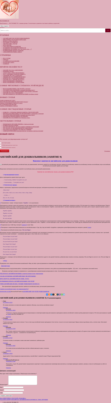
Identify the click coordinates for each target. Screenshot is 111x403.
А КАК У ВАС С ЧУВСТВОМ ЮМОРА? (13, 72)
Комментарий (4, 384)
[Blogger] (55, 294)
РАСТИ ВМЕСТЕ (4, 20)
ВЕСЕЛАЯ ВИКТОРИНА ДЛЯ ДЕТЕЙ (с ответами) (16, 88)
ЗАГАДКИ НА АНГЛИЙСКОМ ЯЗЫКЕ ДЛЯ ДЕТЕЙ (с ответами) (20, 91)
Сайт (1, 392)
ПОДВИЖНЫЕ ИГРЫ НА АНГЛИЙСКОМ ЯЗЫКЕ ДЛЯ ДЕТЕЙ (17, 281)
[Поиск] (108, 30)
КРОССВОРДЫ (7, 45)
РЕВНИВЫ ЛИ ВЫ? (8, 71)
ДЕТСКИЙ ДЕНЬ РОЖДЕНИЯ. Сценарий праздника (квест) (19, 90)
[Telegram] (64, 294)
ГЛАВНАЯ (6, 63)
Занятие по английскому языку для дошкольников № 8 (14, 289)
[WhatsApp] (62, 294)
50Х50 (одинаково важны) (8, 147)
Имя (1, 387)
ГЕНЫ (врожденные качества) (9, 145)
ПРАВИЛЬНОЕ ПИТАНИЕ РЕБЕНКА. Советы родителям (18, 124)
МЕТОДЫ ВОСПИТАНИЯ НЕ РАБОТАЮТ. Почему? (14, 101)
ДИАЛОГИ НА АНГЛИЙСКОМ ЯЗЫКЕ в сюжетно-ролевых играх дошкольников (21, 273)
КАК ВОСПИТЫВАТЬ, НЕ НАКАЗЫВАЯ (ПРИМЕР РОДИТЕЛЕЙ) (21, 126)
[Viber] (60, 294)
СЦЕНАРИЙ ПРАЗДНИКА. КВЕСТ (12, 52)
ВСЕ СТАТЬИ (6, 58)
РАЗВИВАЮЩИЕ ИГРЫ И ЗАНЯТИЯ (13, 50)
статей (9, 314)
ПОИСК (2, 27)
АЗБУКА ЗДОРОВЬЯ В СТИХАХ (9, 106)
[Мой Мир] (51, 294)
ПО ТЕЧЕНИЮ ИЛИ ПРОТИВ (8, 104)
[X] (53, 294)
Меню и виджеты (4, 26)
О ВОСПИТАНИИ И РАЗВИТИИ (12, 46)
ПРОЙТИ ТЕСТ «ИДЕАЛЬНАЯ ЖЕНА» (13, 78)
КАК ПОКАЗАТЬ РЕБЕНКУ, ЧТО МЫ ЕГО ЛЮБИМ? (17, 129)
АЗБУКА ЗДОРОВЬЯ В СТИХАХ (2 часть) (11, 103)
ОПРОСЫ (5, 59)
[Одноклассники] (49, 294)
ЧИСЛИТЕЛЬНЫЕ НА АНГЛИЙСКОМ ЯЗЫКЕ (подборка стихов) (20, 94)
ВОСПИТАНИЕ (6, 143)
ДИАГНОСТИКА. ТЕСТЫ (10, 43)
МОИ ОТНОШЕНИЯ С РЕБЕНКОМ (12, 81)
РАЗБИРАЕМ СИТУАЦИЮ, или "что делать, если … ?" (17, 49)
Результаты (107, 151)
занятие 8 (24, 224)
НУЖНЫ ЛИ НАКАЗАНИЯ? (10, 125)
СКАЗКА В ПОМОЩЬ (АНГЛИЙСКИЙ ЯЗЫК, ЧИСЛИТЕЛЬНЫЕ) (18, 276)
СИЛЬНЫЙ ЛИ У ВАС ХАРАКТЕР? (12, 75)
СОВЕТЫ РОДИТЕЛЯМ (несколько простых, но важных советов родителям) (23, 131)
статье (89, 227)
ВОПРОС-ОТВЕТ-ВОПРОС (10, 41)
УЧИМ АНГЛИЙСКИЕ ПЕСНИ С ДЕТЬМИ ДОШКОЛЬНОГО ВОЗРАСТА (19, 284)
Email (2, 390)
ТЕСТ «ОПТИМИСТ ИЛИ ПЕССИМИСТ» (14, 74)
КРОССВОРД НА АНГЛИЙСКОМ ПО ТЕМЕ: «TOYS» (14, 278)
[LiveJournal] (58, 294)
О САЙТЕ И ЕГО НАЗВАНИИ (11, 61)
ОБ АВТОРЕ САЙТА (8, 62)
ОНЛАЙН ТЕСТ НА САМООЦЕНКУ (13, 70)
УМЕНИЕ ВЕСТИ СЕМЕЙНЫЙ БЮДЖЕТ (14, 77)
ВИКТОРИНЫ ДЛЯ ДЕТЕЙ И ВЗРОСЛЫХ (14, 39)
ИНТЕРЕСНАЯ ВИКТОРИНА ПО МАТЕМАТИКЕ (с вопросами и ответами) (23, 113)
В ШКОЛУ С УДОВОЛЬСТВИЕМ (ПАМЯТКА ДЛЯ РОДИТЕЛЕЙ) (20, 112)
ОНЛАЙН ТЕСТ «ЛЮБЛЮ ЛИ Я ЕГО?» (13, 79)
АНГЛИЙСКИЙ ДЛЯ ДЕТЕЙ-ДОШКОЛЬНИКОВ (16, 38)
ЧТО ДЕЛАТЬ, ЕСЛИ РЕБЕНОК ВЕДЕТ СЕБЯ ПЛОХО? (18, 128)
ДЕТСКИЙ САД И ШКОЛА (10, 42)
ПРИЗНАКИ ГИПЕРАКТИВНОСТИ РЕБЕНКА (15, 116)
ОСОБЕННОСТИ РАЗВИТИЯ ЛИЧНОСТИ (14, 47)
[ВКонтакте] (47, 294)
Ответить (5, 307)
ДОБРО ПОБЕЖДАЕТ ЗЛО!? (7, 100)
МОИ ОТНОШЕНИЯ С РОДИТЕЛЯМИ (13, 82)
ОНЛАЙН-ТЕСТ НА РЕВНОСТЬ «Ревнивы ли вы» (16, 117)
